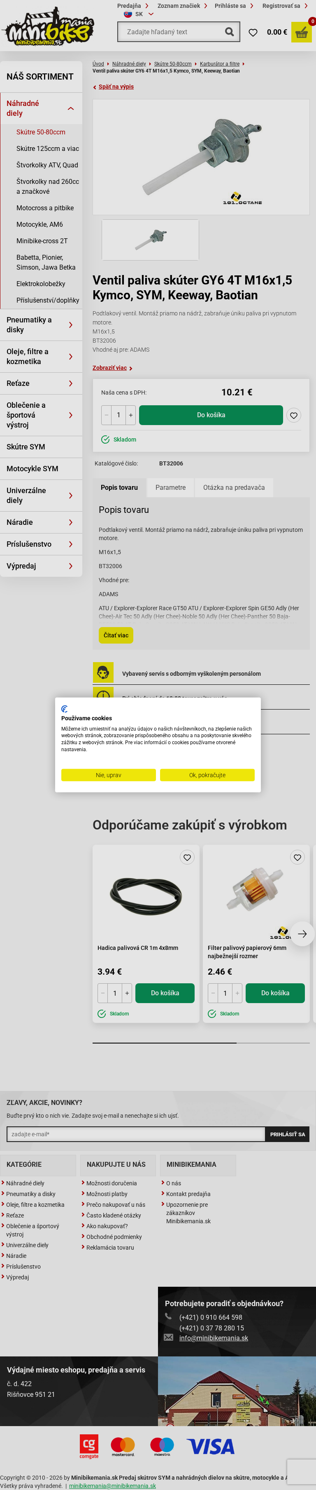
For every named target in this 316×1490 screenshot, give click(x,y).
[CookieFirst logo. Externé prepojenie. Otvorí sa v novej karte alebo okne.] (64, 709)
